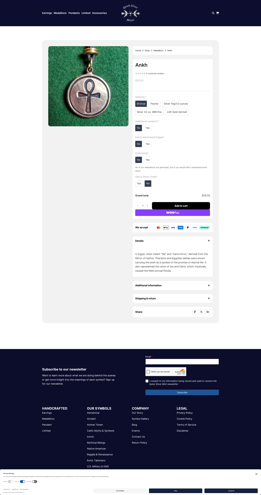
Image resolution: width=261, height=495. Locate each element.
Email (149, 356)
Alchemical (93, 412)
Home (138, 50)
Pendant (47, 424)
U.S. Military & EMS (98, 466)
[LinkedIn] (207, 312)
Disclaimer (183, 430)
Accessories (99, 13)
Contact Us (138, 436)
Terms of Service (186, 424)
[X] (201, 312)
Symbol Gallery (140, 418)
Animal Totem (95, 424)
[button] (124, 49)
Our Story (137, 412)
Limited (86, 13)
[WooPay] (172, 212)
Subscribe (182, 392)
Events (136, 430)
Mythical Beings (96, 442)
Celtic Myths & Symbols (100, 430)
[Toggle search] (213, 13)
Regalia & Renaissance (100, 454)
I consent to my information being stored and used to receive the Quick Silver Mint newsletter (183, 382)
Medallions (60, 13)
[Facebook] (194, 312)
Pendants (74, 13)
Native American (96, 448)
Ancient (91, 418)
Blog (134, 424)
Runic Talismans (96, 460)
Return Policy (139, 442)
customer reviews (155, 73)
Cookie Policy (184, 418)
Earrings (47, 13)
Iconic (90, 436)
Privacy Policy (185, 412)
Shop (147, 50)
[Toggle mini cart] (217, 13)
